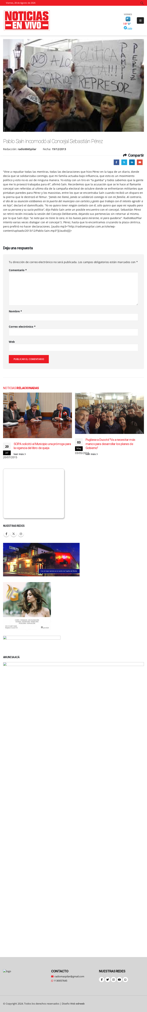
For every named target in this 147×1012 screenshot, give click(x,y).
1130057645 (60, 980)
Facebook (116, 162)
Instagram (21, 534)
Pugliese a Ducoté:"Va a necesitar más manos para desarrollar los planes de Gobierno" (110, 444)
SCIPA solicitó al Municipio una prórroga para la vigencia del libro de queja (42, 446)
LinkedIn (132, 162)
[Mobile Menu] (140, 20)
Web (12, 342)
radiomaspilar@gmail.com (69, 976)
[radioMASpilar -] (27, 20)
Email (139, 162)
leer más (19, 454)
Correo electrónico (22, 326)
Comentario (18, 270)
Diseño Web (73, 1003)
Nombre (15, 311)
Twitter (124, 162)
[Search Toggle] (142, 3)
